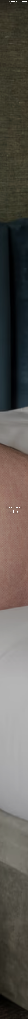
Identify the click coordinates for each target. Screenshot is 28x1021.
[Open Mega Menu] (2, 3)
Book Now (24, 2)
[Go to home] (13, 2)
